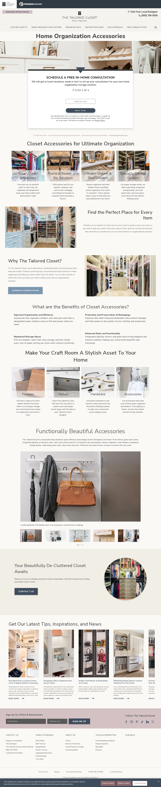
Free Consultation (137, 27)
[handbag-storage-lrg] (94, 653)
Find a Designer (11, 744)
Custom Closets (18, 27)
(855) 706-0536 (11, 750)
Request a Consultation (14, 741)
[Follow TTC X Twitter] (152, 721)
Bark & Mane (40, 741)
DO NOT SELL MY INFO (95, 772)
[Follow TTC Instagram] (131, 721)
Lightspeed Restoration (44, 753)
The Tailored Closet (40, 135)
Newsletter (99, 747)
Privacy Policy (43, 772)
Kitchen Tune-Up (41, 750)
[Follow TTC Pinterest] (136, 721)
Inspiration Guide (94, 27)
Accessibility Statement (74, 772)
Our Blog (130, 735)
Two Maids (40, 759)
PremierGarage (41, 756)
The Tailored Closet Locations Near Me (19, 747)
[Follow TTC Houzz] (147, 721)
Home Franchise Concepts (75, 747)
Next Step (80, 110)
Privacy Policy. (100, 120)
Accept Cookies (108, 783)
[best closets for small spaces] (129, 653)
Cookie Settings (140, 783)
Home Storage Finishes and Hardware (94, 135)
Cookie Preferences (116, 772)
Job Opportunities (72, 750)
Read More (18, 698)
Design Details (73, 27)
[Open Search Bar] (156, 27)
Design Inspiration (101, 744)
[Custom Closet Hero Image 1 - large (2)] (24, 653)
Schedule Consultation (25, 290)
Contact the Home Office (14, 753)
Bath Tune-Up (40, 744)
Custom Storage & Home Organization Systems (64, 135)
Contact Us (26, 591)
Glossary (98, 750)
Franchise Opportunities (17, 12)
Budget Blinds (41, 747)
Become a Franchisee (73, 744)
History (68, 741)
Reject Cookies (124, 783)
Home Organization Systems (46, 27)
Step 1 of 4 (82, 90)
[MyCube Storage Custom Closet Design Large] (59, 653)
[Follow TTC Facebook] (126, 721)
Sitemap (57, 772)
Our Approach (115, 27)
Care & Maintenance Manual (105, 741)
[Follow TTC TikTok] (142, 721)
